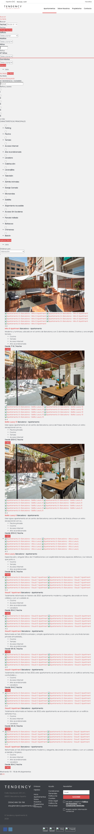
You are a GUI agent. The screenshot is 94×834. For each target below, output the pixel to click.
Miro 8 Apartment (12, 328)
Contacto (87, 8)
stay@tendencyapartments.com (22, 806)
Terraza (8, 140)
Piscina (8, 134)
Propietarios (77, 8)
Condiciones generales (53, 792)
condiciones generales (75, 805)
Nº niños (3, 53)
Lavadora (9, 158)
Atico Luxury (10, 554)
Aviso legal (53, 801)
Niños (2, 44)
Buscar (3, 17)
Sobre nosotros (64, 8)
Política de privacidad (52, 804)
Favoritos (88, 2)
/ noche (18, 346)
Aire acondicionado (13, 152)
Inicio (36, 794)
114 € (13, 687)
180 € (13, 571)
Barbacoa (9, 223)
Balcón (8, 235)
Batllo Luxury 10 (11, 422)
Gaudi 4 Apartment (13, 669)
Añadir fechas (6, 30)
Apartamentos (49, 8)
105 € (13, 648)
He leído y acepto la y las (77, 804)
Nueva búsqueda (7, 78)
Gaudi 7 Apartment (13, 592)
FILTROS (3, 19)
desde (7, 346)
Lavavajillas (9, 170)
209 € (13, 439)
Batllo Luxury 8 (11, 515)
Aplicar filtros (5, 240)
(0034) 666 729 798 (16, 802)
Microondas (10, 193)
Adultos (3, 38)
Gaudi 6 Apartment (13, 631)
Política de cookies (52, 797)
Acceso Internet (11, 146)
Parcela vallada (11, 217)
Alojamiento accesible (14, 205)
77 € (12, 346)
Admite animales (12, 182)
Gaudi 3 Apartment (13, 708)
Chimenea (9, 229)
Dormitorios (5, 59)
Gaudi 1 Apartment (12, 747)
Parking (8, 128)
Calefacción (10, 164)
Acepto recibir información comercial (76, 810)
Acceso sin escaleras (14, 211)
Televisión (9, 176)
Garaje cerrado (11, 188)
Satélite (8, 199)
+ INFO (7, 349)
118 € (13, 610)
